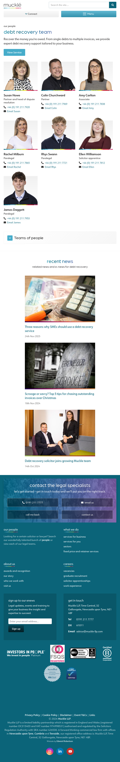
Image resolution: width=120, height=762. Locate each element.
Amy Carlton (87, 95)
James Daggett (14, 210)
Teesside (54, 733)
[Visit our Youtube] (70, 751)
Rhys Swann (49, 154)
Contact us (87, 514)
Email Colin (51, 108)
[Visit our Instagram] (49, 751)
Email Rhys (50, 166)
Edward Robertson (65, 741)
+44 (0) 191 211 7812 (93, 162)
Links (92, 715)
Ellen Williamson (90, 154)
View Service (14, 52)
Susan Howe (12, 95)
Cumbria (39, 733)
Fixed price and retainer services (81, 551)
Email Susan (13, 111)
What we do (71, 529)
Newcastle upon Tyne (21, 733)
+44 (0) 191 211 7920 (18, 107)
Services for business (75, 536)
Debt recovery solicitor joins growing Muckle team (58, 461)
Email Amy (88, 108)
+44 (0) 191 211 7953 (18, 218)
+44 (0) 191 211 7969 (56, 103)
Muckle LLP (64, 718)
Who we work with (14, 580)
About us (9, 564)
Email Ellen (88, 166)
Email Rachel (14, 166)
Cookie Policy (49, 715)
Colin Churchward (53, 95)
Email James (14, 222)
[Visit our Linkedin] (60, 751)
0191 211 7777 (34, 502)
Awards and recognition (17, 570)
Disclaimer (66, 715)
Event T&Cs (80, 715)
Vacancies (69, 570)
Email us (89, 502)
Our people (10, 26)
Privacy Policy (32, 715)
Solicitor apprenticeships (77, 580)
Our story (8, 575)
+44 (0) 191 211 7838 (93, 103)
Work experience (73, 585)
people (46, 539)
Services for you (72, 541)
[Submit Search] (112, 5)
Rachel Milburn (14, 154)
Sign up (16, 628)
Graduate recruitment (75, 575)
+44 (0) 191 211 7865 (18, 162)
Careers (68, 564)
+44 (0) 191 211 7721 (56, 162)
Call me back (33, 514)
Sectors (67, 546)
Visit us (7, 585)
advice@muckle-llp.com (89, 631)
